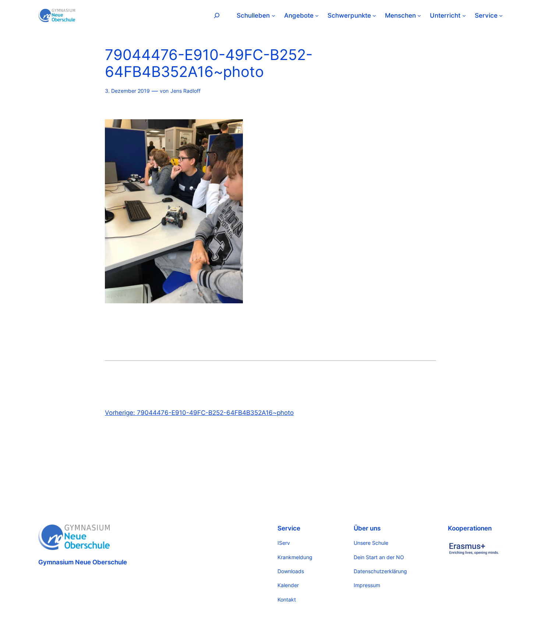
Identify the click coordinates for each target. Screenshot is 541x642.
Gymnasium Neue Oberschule (82, 562)
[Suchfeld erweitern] (216, 15)
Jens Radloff (185, 91)
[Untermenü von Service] (501, 15)
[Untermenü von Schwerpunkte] (374, 15)
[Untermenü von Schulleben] (273, 15)
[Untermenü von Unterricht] (464, 15)
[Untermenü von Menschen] (419, 15)
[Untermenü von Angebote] (317, 15)
